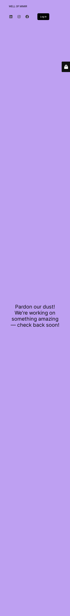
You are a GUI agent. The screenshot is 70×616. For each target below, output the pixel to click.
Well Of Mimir (18, 6)
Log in (43, 16)
